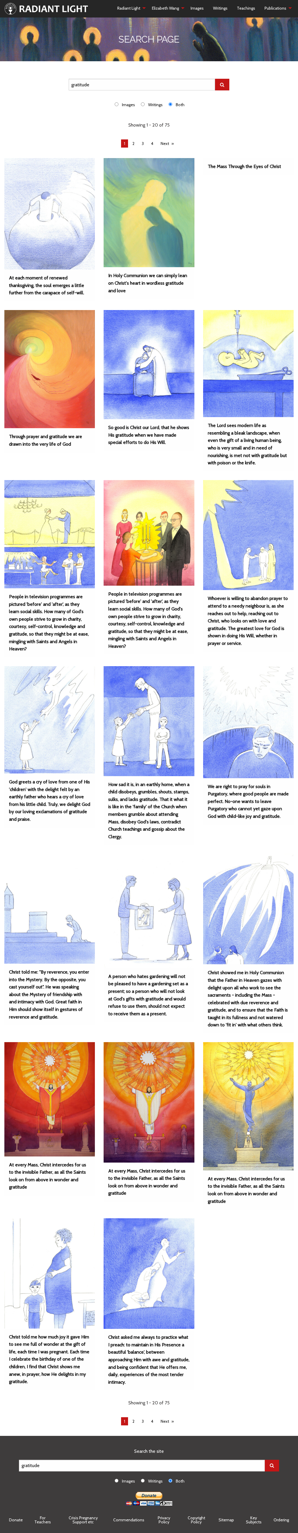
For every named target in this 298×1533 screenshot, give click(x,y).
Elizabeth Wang (165, 8)
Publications (275, 8)
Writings (220, 8)
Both (180, 104)
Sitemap (226, 1519)
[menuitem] (130, 8)
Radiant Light (128, 8)
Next (165, 143)
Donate (16, 1519)
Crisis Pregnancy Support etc (83, 1520)
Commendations (128, 1519)
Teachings (246, 8)
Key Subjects (254, 1520)
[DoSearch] (222, 84)
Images (197, 8)
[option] (128, 104)
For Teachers (42, 1520)
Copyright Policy (196, 1520)
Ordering (281, 1519)
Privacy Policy (164, 1520)
